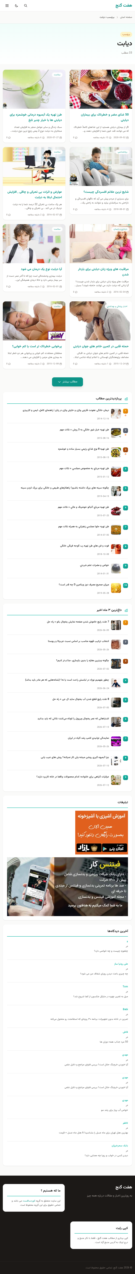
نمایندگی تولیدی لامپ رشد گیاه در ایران (88, 738)
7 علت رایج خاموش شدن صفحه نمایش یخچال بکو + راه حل (78, 622)
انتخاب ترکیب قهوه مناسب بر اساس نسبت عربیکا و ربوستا (78, 641)
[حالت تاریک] (16, 5)
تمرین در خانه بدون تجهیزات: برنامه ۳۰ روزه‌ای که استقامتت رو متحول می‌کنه (89, 1019)
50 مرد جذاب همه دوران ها (114, 1042)
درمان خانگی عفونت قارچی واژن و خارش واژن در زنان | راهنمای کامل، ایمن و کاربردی (66, 410)
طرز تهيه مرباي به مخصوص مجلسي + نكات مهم (84, 468)
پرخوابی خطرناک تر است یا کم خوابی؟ (37, 346)
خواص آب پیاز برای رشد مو (114, 1110)
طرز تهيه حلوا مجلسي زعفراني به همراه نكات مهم (83, 527)
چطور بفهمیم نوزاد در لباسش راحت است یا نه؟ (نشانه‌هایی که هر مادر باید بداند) (67, 680)
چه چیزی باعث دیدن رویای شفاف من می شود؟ (104, 974)
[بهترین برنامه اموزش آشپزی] (67, 832)
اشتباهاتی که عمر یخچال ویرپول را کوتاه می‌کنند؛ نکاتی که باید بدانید (73, 719)
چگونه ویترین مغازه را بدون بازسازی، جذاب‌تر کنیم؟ (82, 661)
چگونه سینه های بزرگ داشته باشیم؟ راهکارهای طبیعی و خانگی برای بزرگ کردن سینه (65, 488)
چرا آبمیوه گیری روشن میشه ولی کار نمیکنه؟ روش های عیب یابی (75, 757)
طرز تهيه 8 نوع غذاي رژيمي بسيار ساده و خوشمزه (83, 449)
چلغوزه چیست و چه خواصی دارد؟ (111, 951)
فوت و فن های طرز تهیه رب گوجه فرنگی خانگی (84, 546)
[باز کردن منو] (7, 5)
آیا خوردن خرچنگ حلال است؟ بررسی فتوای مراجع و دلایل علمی (96, 1065)
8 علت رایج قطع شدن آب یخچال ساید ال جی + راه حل (80, 699)
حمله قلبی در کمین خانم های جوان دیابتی (101, 346)
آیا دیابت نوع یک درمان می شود (41, 269)
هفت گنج (123, 1187)
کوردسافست (28, 1201)
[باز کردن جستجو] (25, 5)
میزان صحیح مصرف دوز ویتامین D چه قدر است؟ (84, 585)
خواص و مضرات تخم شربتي (94, 565)
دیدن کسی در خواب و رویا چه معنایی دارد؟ (106, 1156)
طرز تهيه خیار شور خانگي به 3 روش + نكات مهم (84, 430)
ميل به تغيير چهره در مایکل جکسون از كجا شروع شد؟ (100, 997)
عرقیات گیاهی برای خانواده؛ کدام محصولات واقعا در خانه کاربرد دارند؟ (72, 777)
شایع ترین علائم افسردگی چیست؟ (106, 192)
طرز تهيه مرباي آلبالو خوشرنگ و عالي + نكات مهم (83, 507)
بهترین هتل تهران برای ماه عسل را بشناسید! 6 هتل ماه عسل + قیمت (93, 1133)
